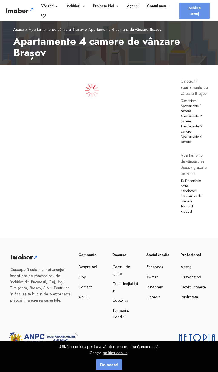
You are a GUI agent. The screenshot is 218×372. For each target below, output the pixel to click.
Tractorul (187, 206)
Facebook (154, 267)
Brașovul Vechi (191, 196)
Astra (184, 185)
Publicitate (189, 297)
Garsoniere (189, 100)
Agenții (132, 6)
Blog (82, 277)
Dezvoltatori (191, 277)
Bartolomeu (189, 191)
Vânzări (47, 6)
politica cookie (115, 353)
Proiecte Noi (103, 6)
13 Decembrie (191, 180)
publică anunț (194, 10)
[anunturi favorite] (44, 16)
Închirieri (73, 6)
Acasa (18, 29)
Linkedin (153, 297)
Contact (85, 287)
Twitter (152, 277)
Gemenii (186, 201)
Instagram (154, 287)
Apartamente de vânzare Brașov (56, 29)
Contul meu (156, 6)
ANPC (83, 297)
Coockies (120, 300)
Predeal (186, 211)
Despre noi (87, 267)
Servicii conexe (193, 287)
